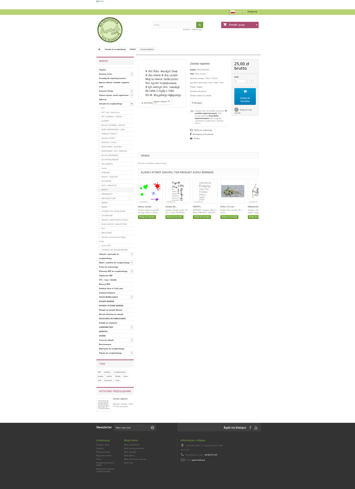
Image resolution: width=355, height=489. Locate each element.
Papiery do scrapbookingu (110, 353)
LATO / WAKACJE (108, 185)
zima (117, 380)
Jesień (104, 168)
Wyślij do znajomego (203, 130)
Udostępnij (197, 103)
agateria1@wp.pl (198, 460)
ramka (109, 376)
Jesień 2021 (106, 246)
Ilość (236, 77)
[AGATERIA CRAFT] (122, 29)
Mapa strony (197, 29)
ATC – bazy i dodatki (108, 280)
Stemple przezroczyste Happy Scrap (112, 239)
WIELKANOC (106, 233)
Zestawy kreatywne (107, 293)
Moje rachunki (130, 452)
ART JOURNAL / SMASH (111, 117)
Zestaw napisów (120, 399)
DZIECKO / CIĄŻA (108, 142)
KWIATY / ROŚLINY (109, 177)
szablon (107, 372)
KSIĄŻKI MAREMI (106, 301)
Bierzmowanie (105, 344)
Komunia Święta (106, 91)
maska (100, 376)
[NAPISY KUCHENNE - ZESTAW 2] (205, 191)
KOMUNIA (105, 173)
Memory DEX (104, 284)
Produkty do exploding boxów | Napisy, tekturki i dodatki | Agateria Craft (114, 82)
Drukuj (197, 138)
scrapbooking (119, 372)
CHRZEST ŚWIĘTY (109, 134)
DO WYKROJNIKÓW (109, 160)
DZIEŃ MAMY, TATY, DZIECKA (114, 151)
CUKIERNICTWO (106, 327)
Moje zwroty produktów (134, 448)
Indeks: (193, 70)
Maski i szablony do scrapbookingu (114, 263)
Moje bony (128, 463)
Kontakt (186, 29)
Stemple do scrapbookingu (115, 49)
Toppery (102, 70)
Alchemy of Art (105, 74)
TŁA (103, 228)
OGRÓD (102, 336)
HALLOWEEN (107, 164)
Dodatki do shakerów (108, 323)
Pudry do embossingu (108, 267)
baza (126, 376)
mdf (99, 380)
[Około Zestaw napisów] (103, 405)
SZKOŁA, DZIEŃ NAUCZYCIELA (114, 220)
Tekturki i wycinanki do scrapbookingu (109, 256)
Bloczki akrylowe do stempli (111, 314)
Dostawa (100, 448)
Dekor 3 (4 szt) (227, 206)
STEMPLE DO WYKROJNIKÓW (114, 250)
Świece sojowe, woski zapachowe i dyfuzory (114, 97)
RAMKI (104, 207)
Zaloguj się (252, 12)
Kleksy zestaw (144, 206)
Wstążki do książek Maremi (110, 310)
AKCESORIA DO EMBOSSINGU (112, 319)
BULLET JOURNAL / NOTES (113, 125)
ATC (103, 108)
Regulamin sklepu (104, 456)
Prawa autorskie (103, 452)
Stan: (192, 74)
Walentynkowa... (255, 206)
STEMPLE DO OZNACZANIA (113, 211)
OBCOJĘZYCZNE (108, 198)
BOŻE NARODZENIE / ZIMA (113, 130)
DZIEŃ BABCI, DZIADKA (111, 147)
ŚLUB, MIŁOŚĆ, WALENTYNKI (114, 224)
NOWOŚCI (103, 331)
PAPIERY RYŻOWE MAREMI (111, 306)
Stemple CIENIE (108, 138)
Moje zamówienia (131, 445)
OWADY (104, 203)
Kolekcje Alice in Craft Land (111, 288)
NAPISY (133, 49)
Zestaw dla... (171, 206)
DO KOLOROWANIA (109, 155)
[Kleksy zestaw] (150, 191)
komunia (108, 380)
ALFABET (105, 121)
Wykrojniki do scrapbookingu (111, 349)
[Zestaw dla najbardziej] (177, 191)
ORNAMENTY (107, 194)
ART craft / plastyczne (110, 112)
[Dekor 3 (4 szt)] (232, 191)
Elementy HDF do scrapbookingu (113, 271)
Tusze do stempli (106, 340)
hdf (99, 372)
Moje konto (131, 440)
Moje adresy (129, 456)
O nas (98, 459)
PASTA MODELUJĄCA (108, 297)
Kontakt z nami (102, 445)
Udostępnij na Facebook (202, 134)
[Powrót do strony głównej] (99, 49)
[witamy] (177, 4)
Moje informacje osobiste (135, 459)
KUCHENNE (106, 181)
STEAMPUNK (107, 216)
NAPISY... (197, 206)
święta (117, 376)
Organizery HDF (106, 276)
